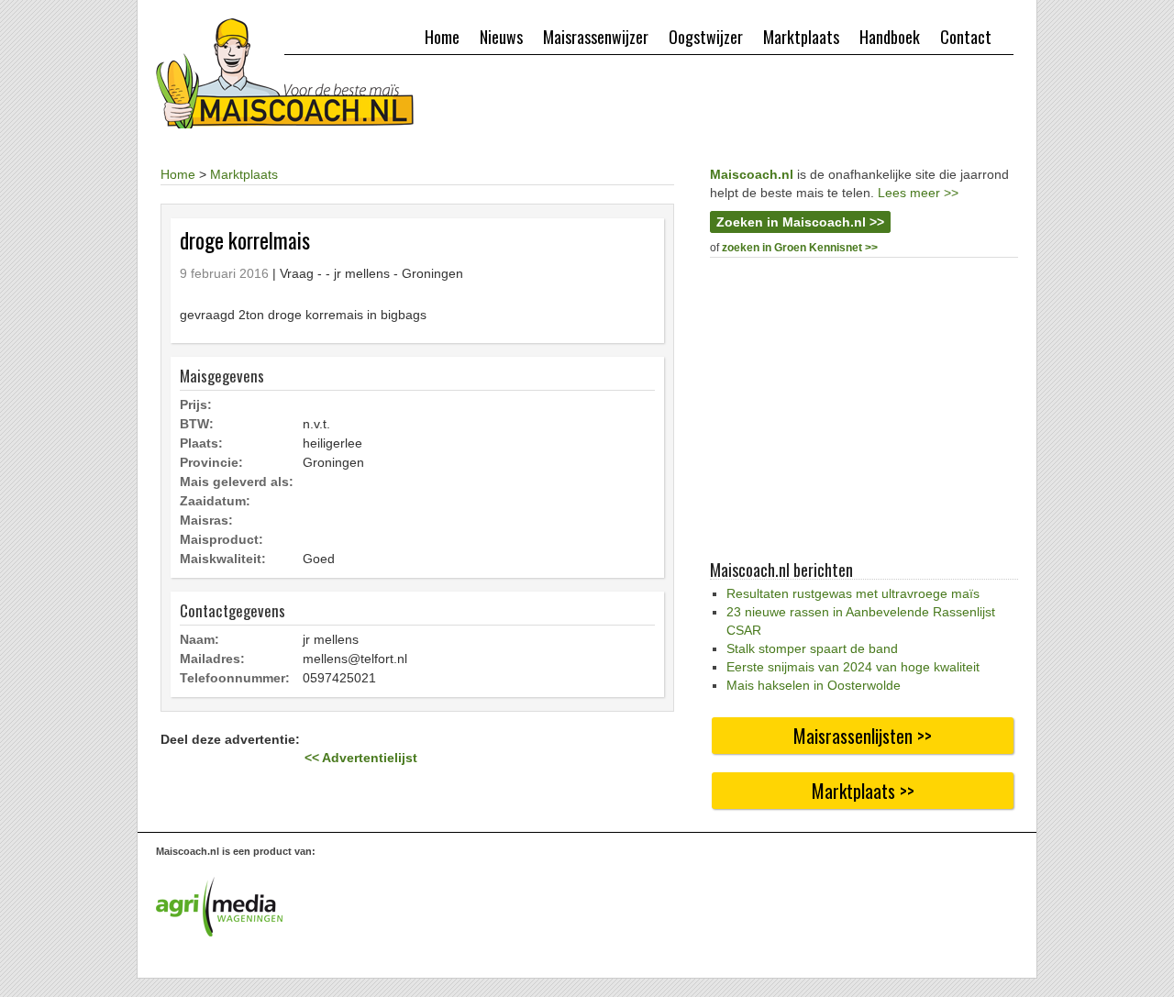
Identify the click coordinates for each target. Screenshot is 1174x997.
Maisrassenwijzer (595, 37)
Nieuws (501, 37)
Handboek (889, 37)
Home (442, 37)
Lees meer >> (918, 192)
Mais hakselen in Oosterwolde (813, 685)
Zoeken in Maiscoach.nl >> (800, 222)
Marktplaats (801, 37)
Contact (965, 37)
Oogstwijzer (706, 37)
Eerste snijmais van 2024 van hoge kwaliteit (853, 666)
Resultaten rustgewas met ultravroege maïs (853, 593)
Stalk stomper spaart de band (812, 648)
